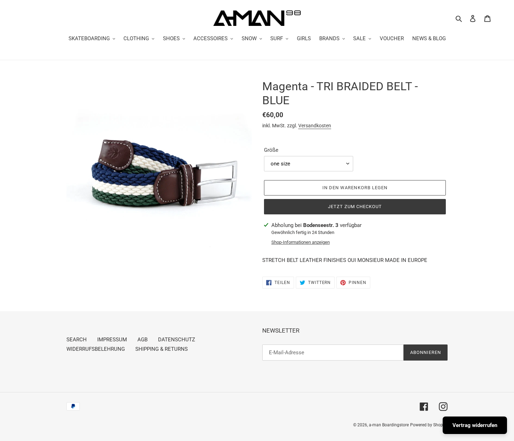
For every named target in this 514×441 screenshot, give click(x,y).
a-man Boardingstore (389, 424)
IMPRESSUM (112, 339)
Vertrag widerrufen (474, 425)
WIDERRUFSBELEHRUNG (95, 349)
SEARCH (76, 339)
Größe (271, 150)
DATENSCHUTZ (176, 339)
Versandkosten (314, 125)
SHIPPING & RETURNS (161, 349)
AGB (142, 339)
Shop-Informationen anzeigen (300, 242)
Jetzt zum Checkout (355, 206)
